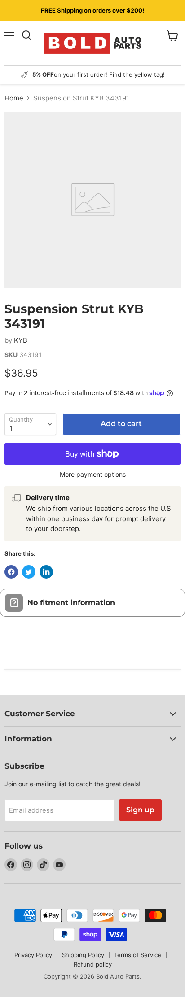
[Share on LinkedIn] (46, 572)
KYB (20, 340)
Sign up (140, 809)
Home (13, 98)
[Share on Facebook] (11, 572)
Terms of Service (137, 954)
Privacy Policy (33, 954)
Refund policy (93, 964)
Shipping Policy (83, 954)
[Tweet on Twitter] (28, 572)
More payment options (93, 474)
